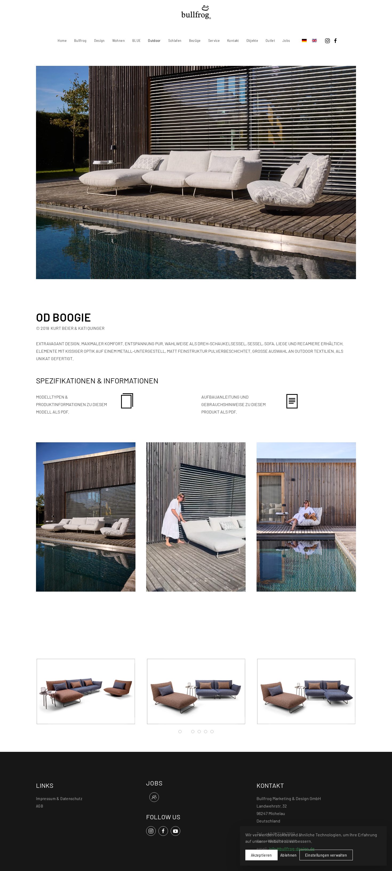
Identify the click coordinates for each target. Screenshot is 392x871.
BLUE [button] (136, 40)
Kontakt (233, 40)
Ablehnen (288, 854)
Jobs (286, 40)
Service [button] (214, 40)
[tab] (180, 731)
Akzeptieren (261, 854)
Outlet (270, 40)
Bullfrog (80, 40)
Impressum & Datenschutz (59, 798)
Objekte (252, 40)
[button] (85, 516)
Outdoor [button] (154, 40)
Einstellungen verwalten (326, 854)
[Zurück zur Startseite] (196, 12)
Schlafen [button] (175, 40)
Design (99, 40)
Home (62, 40)
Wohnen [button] (118, 40)
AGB (39, 805)
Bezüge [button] (195, 40)
